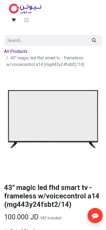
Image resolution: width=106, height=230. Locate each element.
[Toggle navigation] (26, 20)
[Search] (94, 40)
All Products (15, 51)
